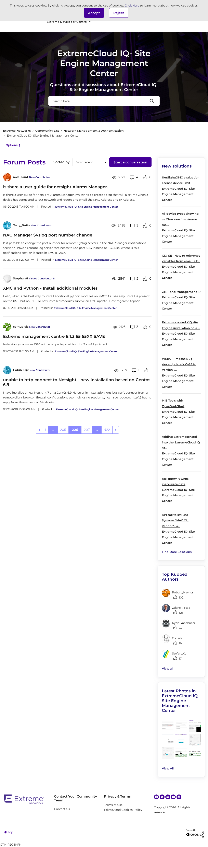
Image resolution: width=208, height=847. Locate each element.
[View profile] (7, 177)
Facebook (156, 796)
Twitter (162, 796)
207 (87, 430)
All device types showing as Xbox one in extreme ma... (180, 219)
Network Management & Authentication (94, 130)
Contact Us (62, 809)
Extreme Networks (17, 130)
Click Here (132, 5)
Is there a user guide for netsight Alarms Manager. (55, 186)
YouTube (173, 796)
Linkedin (167, 796)
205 (63, 430)
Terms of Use (113, 805)
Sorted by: (61, 162)
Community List (47, 130)
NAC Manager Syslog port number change (47, 235)
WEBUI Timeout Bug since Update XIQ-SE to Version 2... (179, 364)
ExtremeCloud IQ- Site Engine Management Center (86, 206)
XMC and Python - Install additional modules (50, 288)
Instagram (179, 796)
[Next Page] (115, 430)
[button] (94, 13)
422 (107, 430)
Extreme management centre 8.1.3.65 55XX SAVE (54, 336)
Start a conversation (130, 162)
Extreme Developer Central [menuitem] (67, 22)
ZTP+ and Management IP (181, 292)
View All (168, 768)
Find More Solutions (177, 552)
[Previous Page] (39, 430)
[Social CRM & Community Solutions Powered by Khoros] (195, 833)
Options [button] (11, 145)
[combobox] (104, 101)
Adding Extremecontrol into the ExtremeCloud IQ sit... (181, 442)
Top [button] (10, 832)
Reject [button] (118, 13)
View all (167, 668)
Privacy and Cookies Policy (123, 810)
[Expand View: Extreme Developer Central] (90, 22)
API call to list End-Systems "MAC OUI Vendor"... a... (175, 520)
